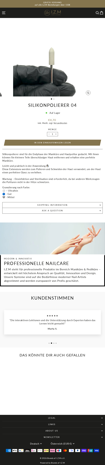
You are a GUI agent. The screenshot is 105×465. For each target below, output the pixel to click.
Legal (52, 418)
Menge (52, 129)
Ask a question (52, 210)
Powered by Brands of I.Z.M (52, 463)
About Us (52, 431)
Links (52, 424)
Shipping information (52, 205)
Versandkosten (60, 123)
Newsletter (52, 437)
